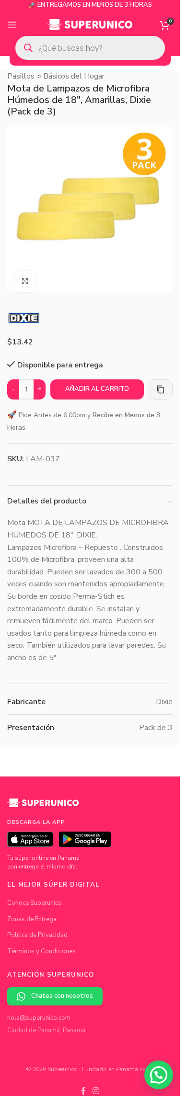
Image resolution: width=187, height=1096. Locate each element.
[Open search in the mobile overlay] (90, 48)
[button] (158, 1075)
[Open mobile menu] (12, 24)
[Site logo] (90, 24)
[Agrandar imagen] (25, 274)
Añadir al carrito (97, 381)
